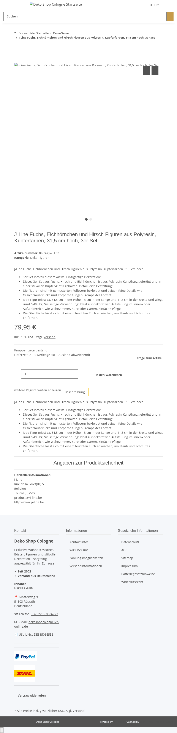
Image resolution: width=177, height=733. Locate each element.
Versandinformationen (86, 566)
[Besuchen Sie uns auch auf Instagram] (17, 702)
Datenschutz (130, 542)
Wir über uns (79, 550)
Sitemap (127, 558)
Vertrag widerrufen (32, 695)
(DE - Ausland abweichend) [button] (70, 355)
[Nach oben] (1, 730)
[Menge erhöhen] (81, 374)
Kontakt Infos (79, 542)
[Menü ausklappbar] (19, 5)
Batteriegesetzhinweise (138, 574)
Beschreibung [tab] (75, 392)
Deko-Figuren (39, 258)
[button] (135, 5)
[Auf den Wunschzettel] (155, 70)
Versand (49, 337)
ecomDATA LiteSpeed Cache (157, 722)
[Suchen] (170, 16)
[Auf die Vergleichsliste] (146, 70)
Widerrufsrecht (132, 582)
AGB (124, 550)
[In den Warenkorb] (17, 60)
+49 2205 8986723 (44, 614)
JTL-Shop (118, 722)
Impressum (129, 566)
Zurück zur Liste (24, 33)
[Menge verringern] (17, 374)
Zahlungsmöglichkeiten (86, 558)
